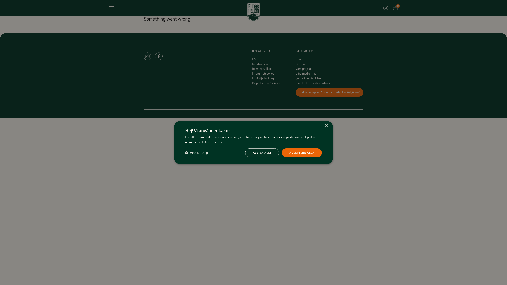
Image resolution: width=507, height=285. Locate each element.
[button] (198, 153)
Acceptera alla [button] (301, 153)
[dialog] (253, 142)
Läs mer (216, 142)
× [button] (326, 125)
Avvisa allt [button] (262, 153)
